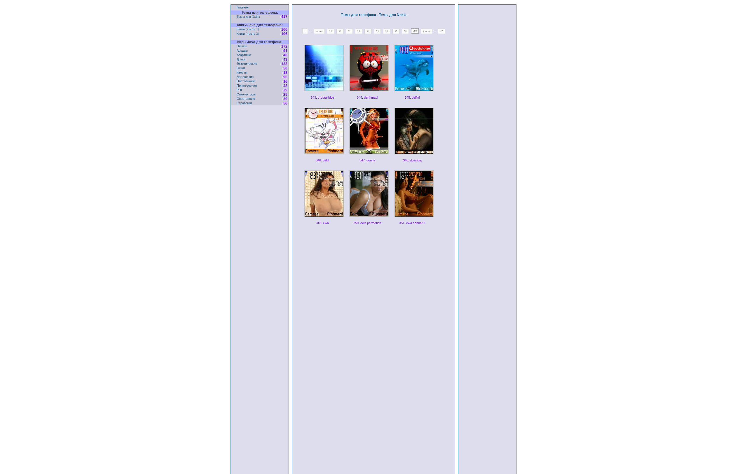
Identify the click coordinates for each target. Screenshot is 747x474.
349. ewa (322, 223)
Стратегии (244, 103)
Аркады (242, 50)
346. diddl (322, 160)
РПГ (240, 90)
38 (405, 31)
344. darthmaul (367, 97)
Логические (245, 76)
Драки (241, 59)
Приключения (247, 85)
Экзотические (247, 63)
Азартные (244, 55)
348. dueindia (412, 160)
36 (386, 31)
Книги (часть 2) (248, 33)
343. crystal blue (322, 97)
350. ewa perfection (367, 223)
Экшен (242, 46)
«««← (319, 31)
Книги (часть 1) (248, 29)
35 (377, 31)
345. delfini (412, 97)
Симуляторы (246, 94)
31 (339, 31)
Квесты (242, 72)
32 (349, 31)
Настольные (246, 81)
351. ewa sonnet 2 (412, 223)
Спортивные (246, 98)
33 (358, 31)
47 (441, 31)
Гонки (241, 68)
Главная (243, 7)
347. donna (367, 160)
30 (330, 31)
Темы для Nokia (248, 16)
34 (367, 31)
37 (396, 31)
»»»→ (426, 31)
